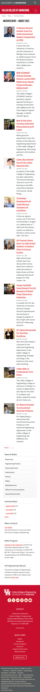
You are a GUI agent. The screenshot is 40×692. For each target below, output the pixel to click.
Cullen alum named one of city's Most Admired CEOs (24, 162)
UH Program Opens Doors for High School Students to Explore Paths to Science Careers (25, 246)
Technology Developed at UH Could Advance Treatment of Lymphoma (23, 204)
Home (4, 16)
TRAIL (20, 675)
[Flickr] (18, 600)
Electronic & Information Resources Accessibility (16, 684)
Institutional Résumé (7, 681)
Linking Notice (27, 677)
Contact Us (20, 628)
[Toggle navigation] (36, 10)
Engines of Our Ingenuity (14, 545)
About (20, 639)
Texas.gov (20, 673)
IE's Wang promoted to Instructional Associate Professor (25, 407)
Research (20, 646)
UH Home (6, 671)
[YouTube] (30, 600)
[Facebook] (9, 600)
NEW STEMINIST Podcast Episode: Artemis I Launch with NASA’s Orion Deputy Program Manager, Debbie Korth (25, 80)
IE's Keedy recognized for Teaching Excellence (26, 333)
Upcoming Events (11, 468)
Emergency (4, 673)
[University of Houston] (13, 3)
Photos (8, 477)
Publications (10, 472)
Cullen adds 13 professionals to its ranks (24, 371)
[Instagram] (22, 600)
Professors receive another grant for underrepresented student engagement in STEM (25, 34)
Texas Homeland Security (9, 675)
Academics (20, 641)
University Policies (7, 690)
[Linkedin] (26, 600)
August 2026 (10, 506)
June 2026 (9, 513)
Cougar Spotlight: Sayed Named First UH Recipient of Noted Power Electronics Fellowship (26, 291)
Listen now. (15, 577)
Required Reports (20, 681)
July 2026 (9, 510)
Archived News (19, 16)
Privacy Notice (5, 679)
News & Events (20, 651)
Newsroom (9, 459)
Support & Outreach (20, 649)
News (10, 16)
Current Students (20, 644)
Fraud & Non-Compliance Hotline (11, 677)
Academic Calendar (16, 671)
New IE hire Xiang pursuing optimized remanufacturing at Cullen (25, 125)
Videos (7, 481)
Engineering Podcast (12, 464)
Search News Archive (12, 494)
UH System (12, 673)
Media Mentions (11, 485)
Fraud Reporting (28, 675)
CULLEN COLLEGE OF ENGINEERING (15, 10)
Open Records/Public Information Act (23, 679)
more (7, 517)
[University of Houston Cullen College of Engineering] (20, 592)
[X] (13, 600)
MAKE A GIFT (20, 657)
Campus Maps (28, 671)
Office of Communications (14, 490)
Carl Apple (8, 527)
